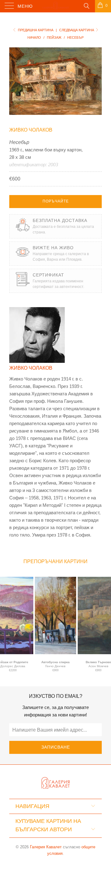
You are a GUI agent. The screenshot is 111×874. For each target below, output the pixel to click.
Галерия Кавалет (46, 847)
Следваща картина (77, 30)
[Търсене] (86, 5)
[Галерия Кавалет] (55, 6)
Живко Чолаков (30, 130)
